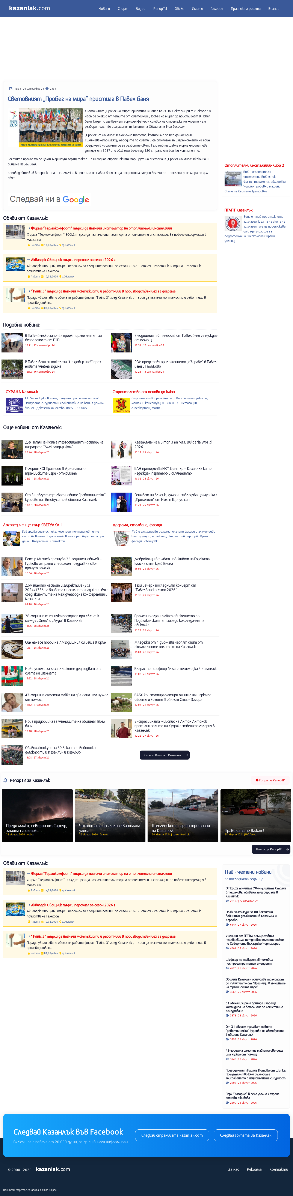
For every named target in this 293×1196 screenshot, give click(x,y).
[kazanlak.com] (53, 1169)
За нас (233, 1169)
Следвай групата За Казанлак (246, 1135)
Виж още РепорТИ (269, 849)
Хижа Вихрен (49, 1189)
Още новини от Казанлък (163, 755)
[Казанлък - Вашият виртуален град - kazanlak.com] (29, 8)
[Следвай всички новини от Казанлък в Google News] (49, 197)
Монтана (36, 1189)
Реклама (254, 1169)
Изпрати (271, 780)
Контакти (278, 1169)
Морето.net (23, 1189)
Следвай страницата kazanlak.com (172, 1135)
